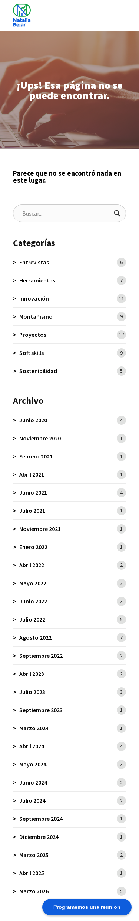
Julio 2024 (71, 800)
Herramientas (71, 280)
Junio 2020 (71, 420)
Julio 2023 (71, 691)
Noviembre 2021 (71, 528)
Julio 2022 (71, 619)
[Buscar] (117, 213)
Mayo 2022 (71, 583)
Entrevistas (71, 262)
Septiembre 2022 (71, 655)
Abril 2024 (71, 746)
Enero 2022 (71, 547)
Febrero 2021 (71, 456)
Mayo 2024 (71, 764)
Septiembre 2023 (71, 710)
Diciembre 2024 (71, 836)
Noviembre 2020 (71, 438)
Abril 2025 (71, 873)
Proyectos (71, 334)
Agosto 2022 (71, 637)
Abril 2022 (71, 565)
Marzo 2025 (71, 855)
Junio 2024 (71, 782)
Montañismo (71, 316)
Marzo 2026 (71, 891)
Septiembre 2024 (71, 818)
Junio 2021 (71, 492)
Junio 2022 (71, 601)
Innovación (71, 298)
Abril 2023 (71, 673)
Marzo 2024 (71, 728)
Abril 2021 (71, 474)
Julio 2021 (71, 510)
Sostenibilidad (71, 371)
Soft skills (71, 352)
